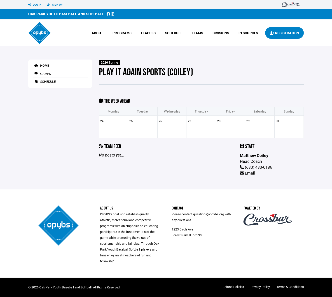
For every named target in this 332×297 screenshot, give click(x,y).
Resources (248, 33)
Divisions (221, 33)
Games (45, 73)
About (97, 33)
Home (44, 65)
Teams (197, 33)
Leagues (148, 33)
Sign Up (57, 4)
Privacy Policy (260, 287)
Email (249, 173)
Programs (121, 33)
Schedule (173, 33)
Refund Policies (233, 287)
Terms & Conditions (290, 287)
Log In (36, 4)
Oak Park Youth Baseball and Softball (66, 14)
